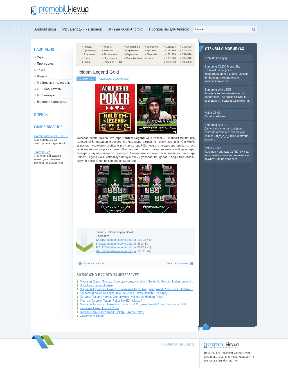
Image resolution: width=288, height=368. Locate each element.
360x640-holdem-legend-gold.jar (116, 251)
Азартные (89, 54)
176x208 (171, 54)
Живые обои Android (125, 29)
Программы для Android (169, 29)
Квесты (108, 46)
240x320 (186, 46)
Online (149, 58)
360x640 (186, 58)
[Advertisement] (175, 10)
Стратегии (132, 50)
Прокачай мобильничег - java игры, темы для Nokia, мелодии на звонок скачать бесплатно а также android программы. (59, 10)
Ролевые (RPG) (113, 62)
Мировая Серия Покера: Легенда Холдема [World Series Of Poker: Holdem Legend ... (137, 281)
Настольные (111, 58)
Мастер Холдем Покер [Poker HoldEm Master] (111, 300)
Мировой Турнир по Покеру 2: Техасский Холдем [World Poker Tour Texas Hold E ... (136, 304)
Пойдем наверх (206, 326)
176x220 (171, 58)
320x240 (186, 50)
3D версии (152, 46)
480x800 (186, 62)
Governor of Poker (92, 316)
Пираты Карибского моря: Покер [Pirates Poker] (112, 312)
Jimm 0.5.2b (42, 152)
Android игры (45, 29)
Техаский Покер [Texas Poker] (100, 308)
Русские (151, 50)
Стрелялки (132, 54)
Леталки (108, 50)
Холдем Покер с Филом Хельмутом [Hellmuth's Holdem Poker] (122, 296)
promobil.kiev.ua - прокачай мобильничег (221, 345)
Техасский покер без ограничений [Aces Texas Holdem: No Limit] (123, 293)
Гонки (87, 58)
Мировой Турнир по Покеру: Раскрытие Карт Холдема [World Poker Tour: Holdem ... (136, 289)
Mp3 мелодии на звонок (82, 29)
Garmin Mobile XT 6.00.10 (51, 136)
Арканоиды (90, 50)
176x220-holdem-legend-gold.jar (116, 243)
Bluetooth (151, 54)
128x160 (171, 50)
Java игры (105, 78)
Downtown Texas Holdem (96, 285)
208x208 (171, 62)
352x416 (186, 54)
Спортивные (133, 46)
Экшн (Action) (134, 58)
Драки (87, 62)
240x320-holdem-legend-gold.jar (116, 247)
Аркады (88, 46)
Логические (110, 54)
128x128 (171, 46)
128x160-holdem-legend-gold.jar (116, 239)
